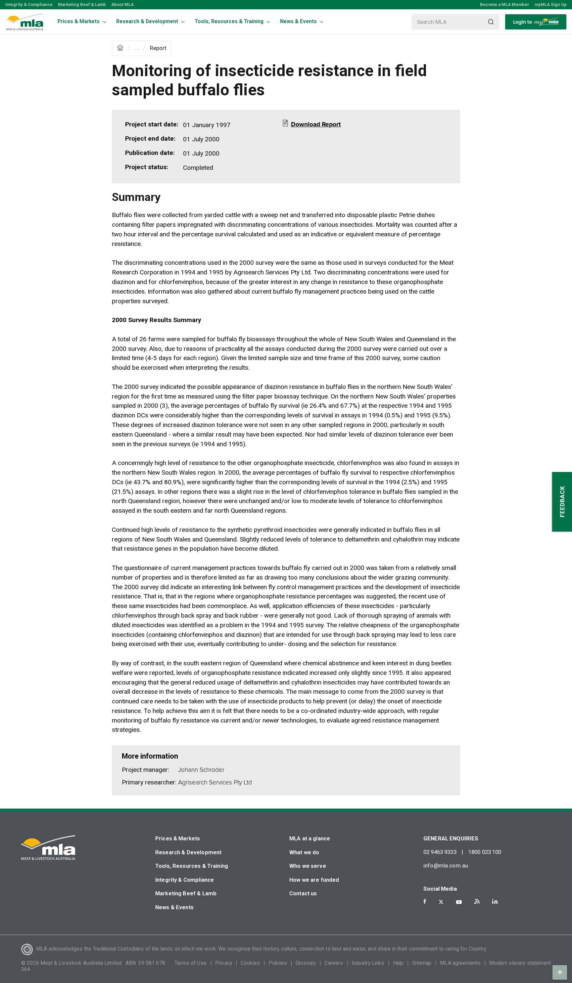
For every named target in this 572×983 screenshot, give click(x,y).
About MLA (122, 4)
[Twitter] (441, 902)
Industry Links (368, 963)
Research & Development (188, 852)
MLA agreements (460, 963)
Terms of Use (190, 963)
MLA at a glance (309, 838)
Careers (333, 963)
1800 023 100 (484, 852)
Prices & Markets (177, 838)
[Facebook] (424, 901)
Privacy (223, 963)
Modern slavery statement (520, 963)
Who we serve (307, 866)
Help (398, 963)
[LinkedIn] (495, 901)
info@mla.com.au (445, 865)
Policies (277, 963)
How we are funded (314, 879)
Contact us (303, 893)
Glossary (306, 963)
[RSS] (477, 901)
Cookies (250, 963)
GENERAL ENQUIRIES (451, 838)
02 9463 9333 (439, 852)
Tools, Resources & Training (191, 866)
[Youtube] (459, 902)
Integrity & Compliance (29, 4)
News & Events (174, 907)
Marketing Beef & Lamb (82, 4)
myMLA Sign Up (551, 4)
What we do (304, 852)
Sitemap (421, 963)
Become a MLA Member (504, 4)
